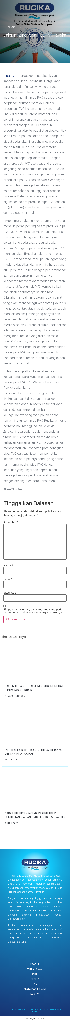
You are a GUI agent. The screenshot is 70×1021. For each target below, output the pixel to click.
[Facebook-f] (22, 951)
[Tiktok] (47, 951)
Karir (35, 974)
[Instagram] (39, 951)
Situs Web (9, 592)
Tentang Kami (35, 969)
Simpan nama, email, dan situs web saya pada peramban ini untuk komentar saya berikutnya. (33, 610)
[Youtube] (30, 951)
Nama (8, 565)
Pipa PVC (10, 76)
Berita (35, 979)
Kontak (34, 994)
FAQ (35, 984)
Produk (35, 964)
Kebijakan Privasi (35, 989)
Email (8, 579)
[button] (30, 489)
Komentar (10, 522)
